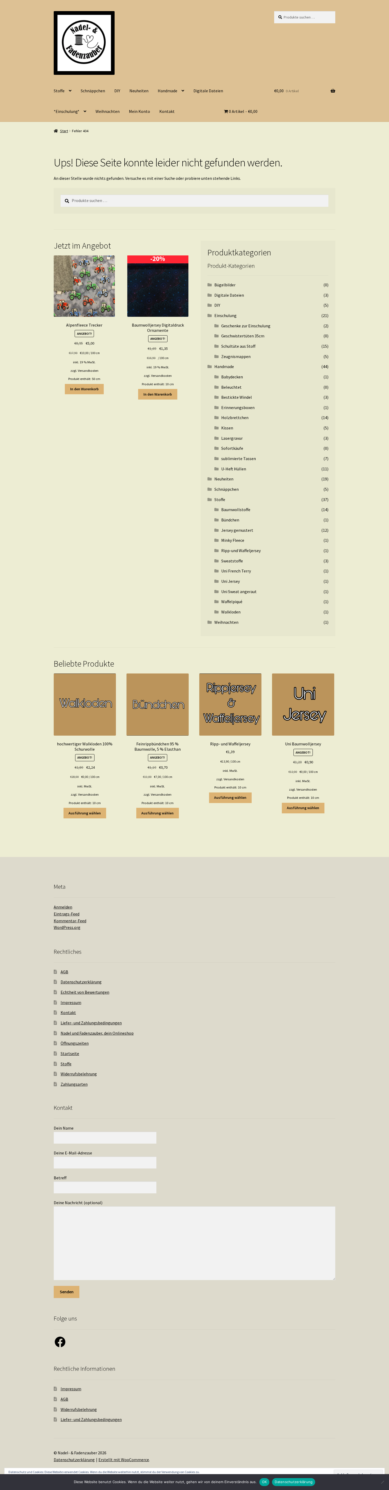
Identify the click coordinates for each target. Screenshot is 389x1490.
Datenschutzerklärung (81, 981)
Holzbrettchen (234, 417)
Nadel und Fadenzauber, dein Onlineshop (97, 1033)
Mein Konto (139, 111)
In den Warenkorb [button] (84, 389)
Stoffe (59, 90)
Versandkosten (88, 371)
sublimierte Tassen (238, 458)
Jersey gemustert (237, 530)
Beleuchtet (231, 387)
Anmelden (63, 907)
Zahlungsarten (74, 1084)
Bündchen (230, 519)
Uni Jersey (230, 581)
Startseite (70, 1053)
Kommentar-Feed (70, 920)
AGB (64, 971)
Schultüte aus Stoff (238, 346)
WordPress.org (67, 927)
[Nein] (382, 1482)
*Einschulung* (66, 111)
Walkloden (231, 612)
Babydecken (232, 376)
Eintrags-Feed (66, 913)
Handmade (167, 90)
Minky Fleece (232, 540)
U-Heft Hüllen (233, 468)
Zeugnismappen (236, 356)
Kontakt (167, 111)
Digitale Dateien (208, 90)
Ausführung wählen (85, 813)
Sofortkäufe (232, 448)
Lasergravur (232, 438)
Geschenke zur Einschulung (245, 325)
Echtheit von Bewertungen (85, 992)
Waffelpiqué (231, 601)
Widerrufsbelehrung (79, 1073)
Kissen (227, 427)
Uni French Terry (236, 571)
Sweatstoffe (232, 560)
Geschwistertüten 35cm (242, 335)
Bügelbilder (225, 284)
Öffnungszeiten (75, 1043)
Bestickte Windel (236, 397)
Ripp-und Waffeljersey (241, 550)
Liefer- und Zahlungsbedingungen (91, 1022)
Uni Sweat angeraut (239, 591)
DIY (117, 90)
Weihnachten (108, 111)
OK (264, 1482)
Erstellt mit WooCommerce (123, 1459)
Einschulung (225, 315)
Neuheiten (138, 90)
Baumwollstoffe (235, 509)
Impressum (71, 1002)
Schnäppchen (93, 90)
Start (64, 131)
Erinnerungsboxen (238, 407)
